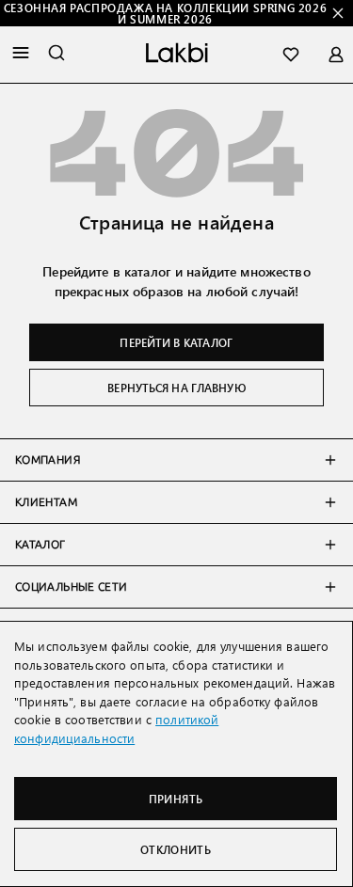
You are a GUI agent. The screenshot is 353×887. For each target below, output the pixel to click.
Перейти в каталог (176, 342)
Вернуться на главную (176, 387)
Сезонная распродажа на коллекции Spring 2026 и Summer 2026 (165, 13)
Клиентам (46, 502)
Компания (47, 460)
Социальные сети (71, 587)
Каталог (40, 544)
